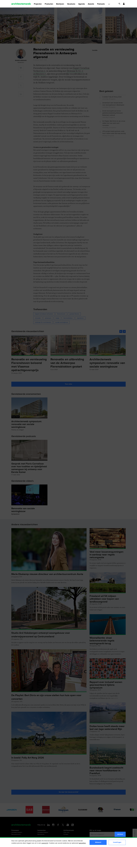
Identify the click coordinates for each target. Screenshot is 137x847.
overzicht (45, 843)
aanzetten (82, 843)
